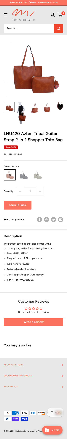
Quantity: (9, 191)
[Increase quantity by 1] (40, 191)
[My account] (53, 15)
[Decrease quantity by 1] (20, 191)
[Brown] (10, 174)
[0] (60, 15)
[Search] (58, 28)
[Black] (24, 175)
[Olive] (37, 174)
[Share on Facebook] (39, 219)
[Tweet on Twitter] (53, 219)
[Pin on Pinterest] (46, 219)
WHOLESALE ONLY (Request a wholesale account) (34, 2)
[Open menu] (5, 14)
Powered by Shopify (35, 431)
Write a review (33, 322)
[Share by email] (60, 219)
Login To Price (17, 205)
